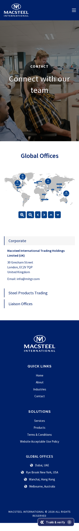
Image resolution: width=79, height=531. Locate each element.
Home (39, 375)
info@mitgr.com (28, 279)
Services (39, 421)
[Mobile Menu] (74, 10)
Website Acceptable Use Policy (39, 441)
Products (39, 427)
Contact (39, 396)
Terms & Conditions (39, 435)
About (40, 382)
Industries (39, 389)
